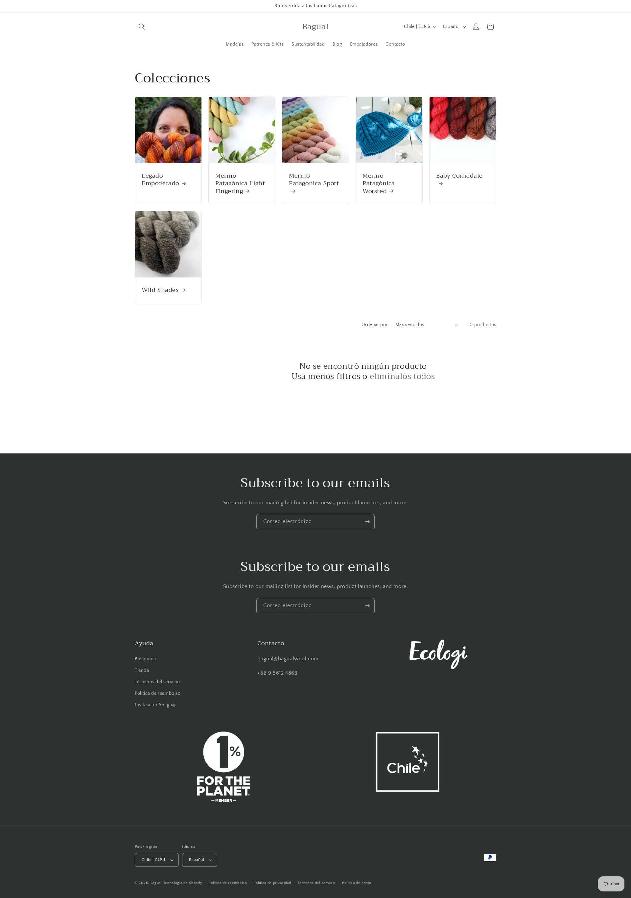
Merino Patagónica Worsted (378, 183)
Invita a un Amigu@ (155, 705)
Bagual (156, 883)
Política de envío (356, 883)
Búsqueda (145, 659)
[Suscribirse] (367, 521)
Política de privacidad (272, 883)
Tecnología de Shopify (182, 883)
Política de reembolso (158, 693)
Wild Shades (160, 290)
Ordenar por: (375, 324)
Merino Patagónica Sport (314, 180)
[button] (142, 26)
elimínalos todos (402, 376)
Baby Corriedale (459, 176)
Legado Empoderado (160, 179)
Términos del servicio (157, 682)
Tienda (142, 670)
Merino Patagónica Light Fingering (240, 183)
